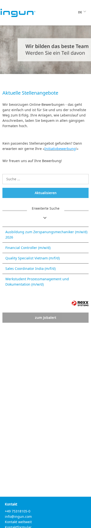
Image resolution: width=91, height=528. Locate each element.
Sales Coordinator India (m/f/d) (30, 268)
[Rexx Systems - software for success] (80, 303)
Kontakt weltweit (18, 522)
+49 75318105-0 (17, 511)
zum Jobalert (45, 317)
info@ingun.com (18, 516)
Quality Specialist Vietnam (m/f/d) (32, 258)
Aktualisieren (46, 192)
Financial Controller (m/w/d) (27, 247)
